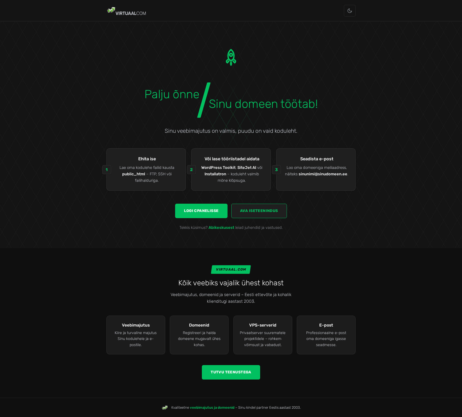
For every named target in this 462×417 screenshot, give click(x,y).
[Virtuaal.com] (126, 10)
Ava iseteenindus (259, 210)
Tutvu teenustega (231, 372)
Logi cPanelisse (201, 210)
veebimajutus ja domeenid (212, 407)
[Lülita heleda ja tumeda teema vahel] (350, 11)
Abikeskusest (221, 227)
